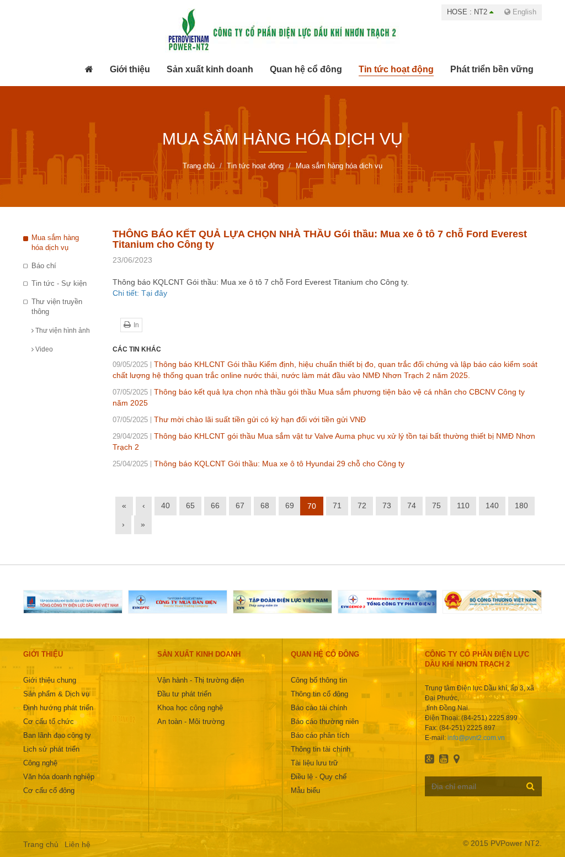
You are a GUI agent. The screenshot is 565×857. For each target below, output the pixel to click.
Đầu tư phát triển (184, 694)
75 (436, 505)
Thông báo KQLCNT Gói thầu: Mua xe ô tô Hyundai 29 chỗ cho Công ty (258, 463)
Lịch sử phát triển (51, 749)
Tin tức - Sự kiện (59, 283)
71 (337, 505)
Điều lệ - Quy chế (319, 777)
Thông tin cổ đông (319, 694)
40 (165, 505)
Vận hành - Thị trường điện (200, 680)
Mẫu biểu (305, 790)
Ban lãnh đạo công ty (57, 735)
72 (362, 505)
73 (386, 505)
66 (215, 505)
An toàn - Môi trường (191, 721)
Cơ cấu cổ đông (48, 790)
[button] (130, 69)
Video (43, 349)
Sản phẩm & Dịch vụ (56, 694)
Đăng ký (530, 786)
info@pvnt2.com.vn (476, 738)
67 (240, 505)
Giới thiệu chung (49, 680)
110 (463, 505)
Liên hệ (77, 844)
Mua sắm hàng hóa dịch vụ (55, 242)
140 (492, 505)
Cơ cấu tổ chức (48, 721)
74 (411, 505)
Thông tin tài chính (320, 749)
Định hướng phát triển (58, 708)
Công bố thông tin (319, 680)
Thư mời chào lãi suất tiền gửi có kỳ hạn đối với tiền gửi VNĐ (239, 419)
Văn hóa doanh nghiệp (58, 777)
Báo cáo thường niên (325, 721)
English (523, 12)
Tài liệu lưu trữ (314, 763)
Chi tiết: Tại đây (140, 293)
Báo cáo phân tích (320, 735)
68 (264, 505)
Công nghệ (40, 763)
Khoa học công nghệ (190, 708)
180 (521, 505)
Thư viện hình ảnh (62, 330)
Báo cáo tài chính (319, 708)
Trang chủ (40, 844)
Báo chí (43, 266)
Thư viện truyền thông (56, 306)
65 (190, 505)
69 (289, 505)
